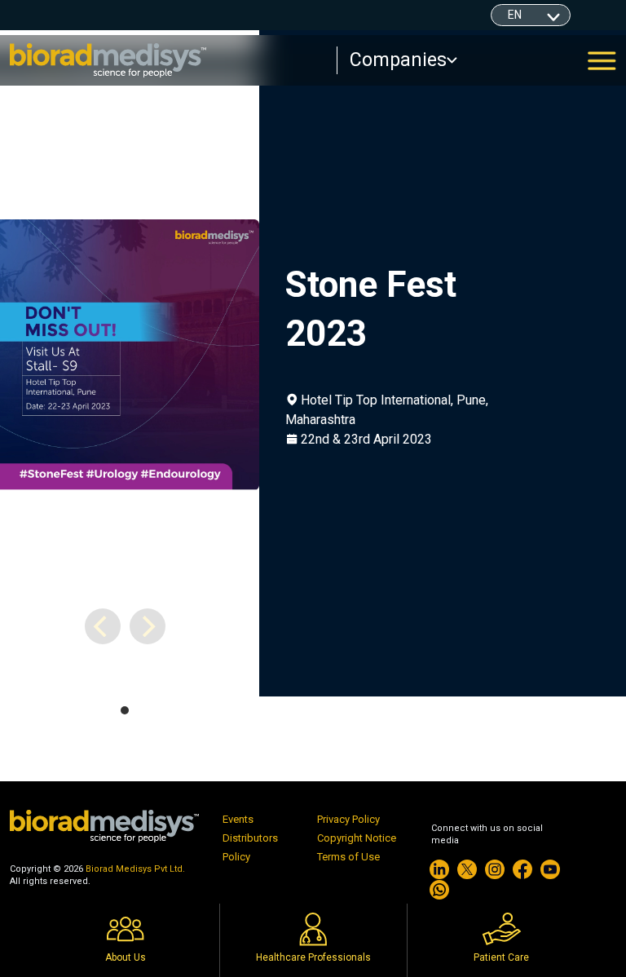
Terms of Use (348, 857)
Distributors (250, 838)
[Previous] (103, 626)
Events (238, 819)
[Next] (147, 626)
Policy (236, 857)
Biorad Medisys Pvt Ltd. (135, 869)
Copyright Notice (356, 838)
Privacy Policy (348, 819)
